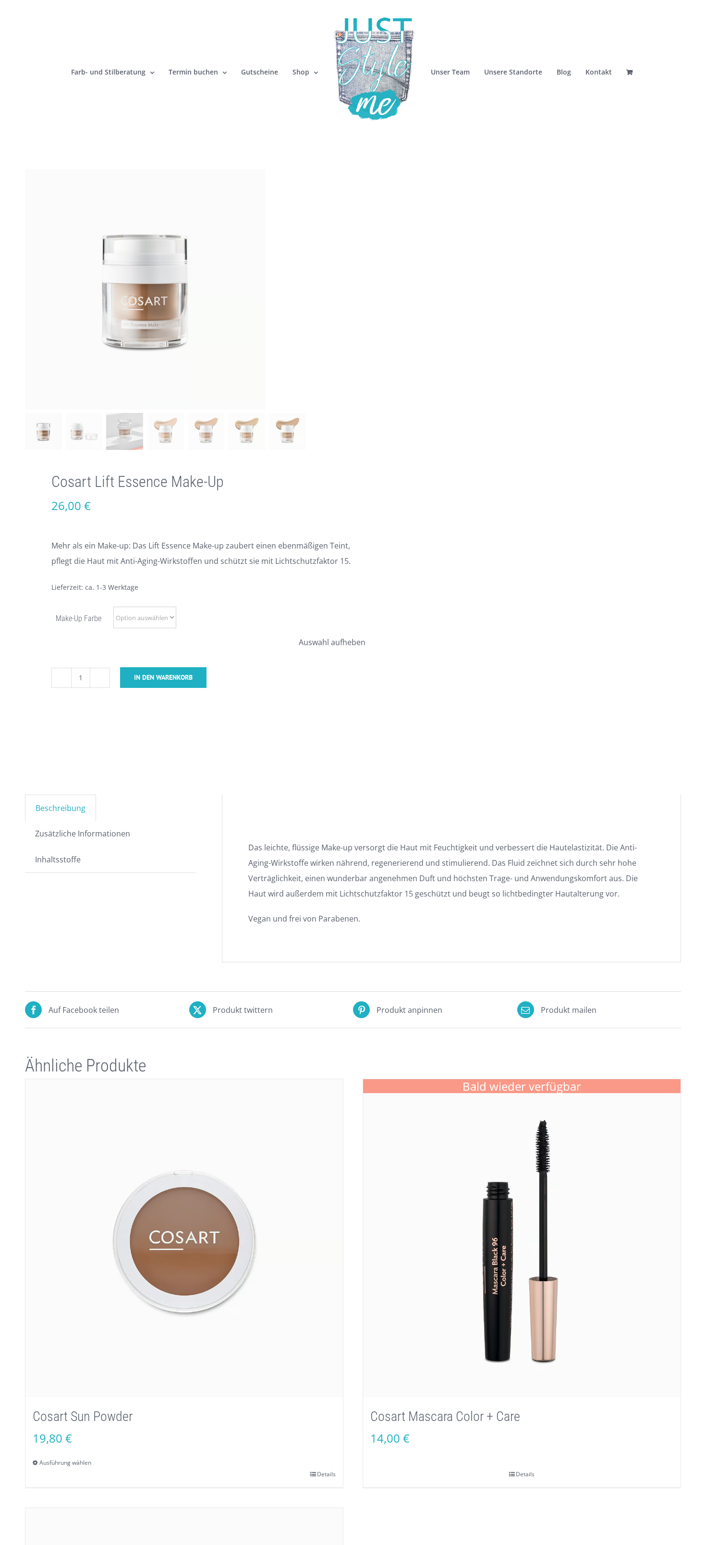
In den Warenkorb (163, 677)
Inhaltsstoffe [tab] (58, 859)
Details (326, 1474)
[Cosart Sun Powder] (184, 1238)
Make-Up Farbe (78, 618)
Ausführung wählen (65, 1462)
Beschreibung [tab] (60, 808)
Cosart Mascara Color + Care (445, 1416)
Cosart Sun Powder (83, 1416)
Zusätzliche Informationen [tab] (82, 833)
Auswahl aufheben (332, 642)
